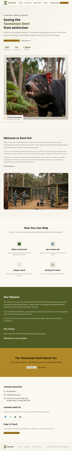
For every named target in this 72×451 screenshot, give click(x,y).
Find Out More (8, 166)
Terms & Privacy (37, 447)
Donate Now (64, 3)
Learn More (25, 41)
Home (20, 447)
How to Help (37, 3)
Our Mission (28, 3)
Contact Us (27, 447)
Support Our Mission (11, 41)
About (20, 3)
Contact (45, 3)
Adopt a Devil (54, 3)
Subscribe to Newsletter (12, 433)
